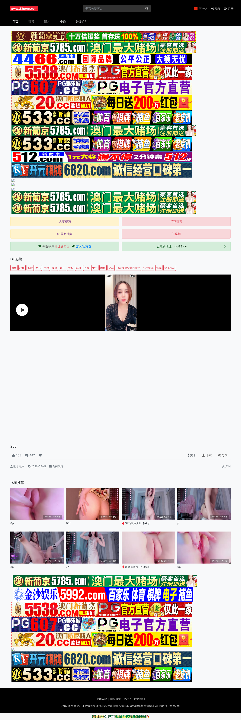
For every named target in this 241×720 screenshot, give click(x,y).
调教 (30, 267)
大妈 (70, 267)
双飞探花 (169, 267)
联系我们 (139, 698)
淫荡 (78, 267)
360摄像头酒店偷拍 (128, 267)
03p (68, 523)
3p (12, 566)
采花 (111, 267)
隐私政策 (115, 698)
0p (12, 523)
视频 (31, 21)
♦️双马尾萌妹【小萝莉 (135, 566)
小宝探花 (148, 267)
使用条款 (101, 698)
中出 (95, 267)
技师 (54, 267)
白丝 (46, 267)
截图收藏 (55, 246)
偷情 (14, 267)
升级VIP (81, 21)
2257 (127, 698)
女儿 (38, 267)
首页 (15, 21)
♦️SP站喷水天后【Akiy (136, 523)
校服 (22, 267)
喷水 (103, 267)
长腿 (86, 267)
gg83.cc (181, 246)
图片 (47, 21)
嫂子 (62, 267)
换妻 (159, 267)
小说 (63, 21)
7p (67, 566)
